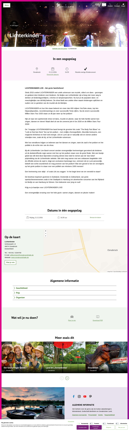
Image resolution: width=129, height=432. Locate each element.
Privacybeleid (92, 415)
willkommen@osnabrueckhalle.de (22, 255)
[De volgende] (67, 378)
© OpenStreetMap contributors (120, 271)
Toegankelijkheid (109, 415)
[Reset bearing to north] (45, 236)
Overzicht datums (53, 74)
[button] (10, 262)
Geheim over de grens (59, 48)
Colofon (100, 415)
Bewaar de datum (95, 217)
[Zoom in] (45, 231)
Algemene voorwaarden (79, 415)
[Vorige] (62, 378)
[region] (86, 250)
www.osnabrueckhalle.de (20, 257)
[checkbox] (78, 423)
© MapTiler (109, 271)
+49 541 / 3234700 (14, 253)
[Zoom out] (45, 233)
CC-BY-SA (126, 361)
